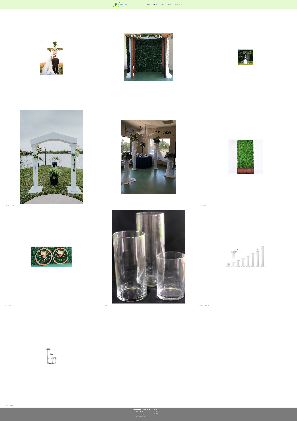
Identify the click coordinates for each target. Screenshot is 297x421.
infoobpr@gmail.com (141, 416)
